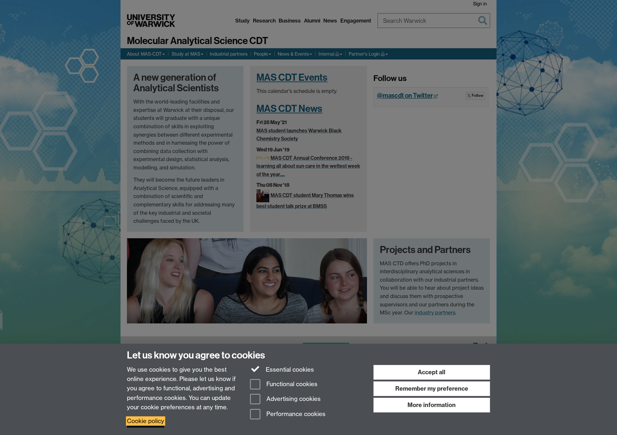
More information (431, 405)
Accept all (431, 372)
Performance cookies (295, 414)
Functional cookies (291, 384)
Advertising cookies (293, 399)
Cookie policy (145, 421)
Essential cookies (289, 369)
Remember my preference (431, 388)
